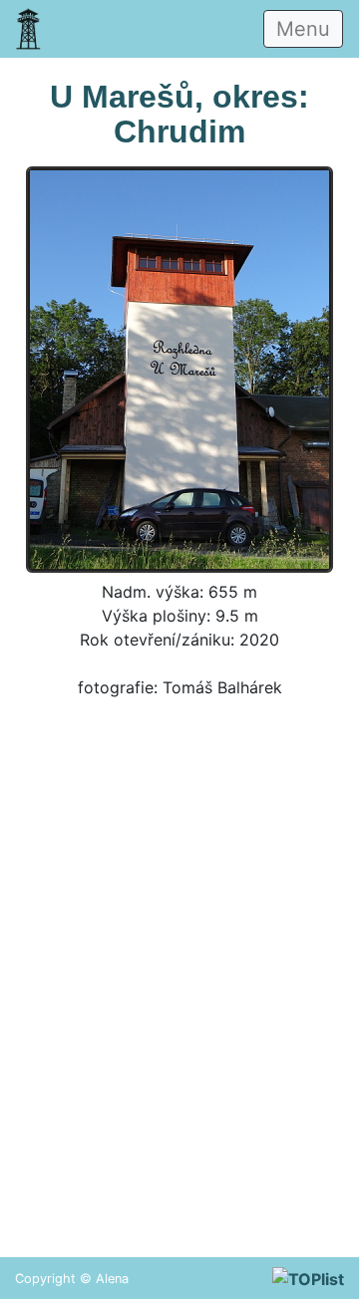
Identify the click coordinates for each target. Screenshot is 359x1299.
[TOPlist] (308, 1278)
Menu (303, 29)
